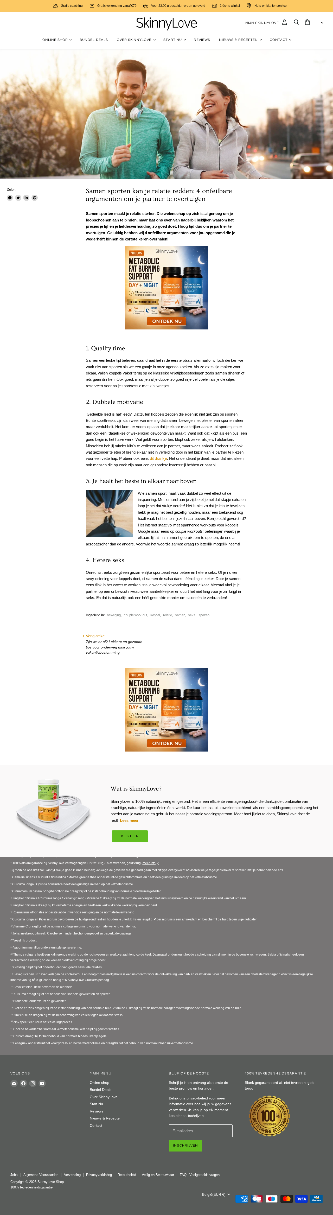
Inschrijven (185, 1145)
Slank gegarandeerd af (263, 1082)
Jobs (14, 1175)
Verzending (72, 1175)
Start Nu (173, 40)
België (214, 1194)
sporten (204, 615)
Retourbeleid (127, 1175)
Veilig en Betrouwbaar (158, 1175)
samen (180, 615)
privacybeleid (197, 1098)
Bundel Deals (94, 40)
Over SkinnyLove (135, 40)
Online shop (55, 40)
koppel (155, 615)
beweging (114, 615)
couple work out (135, 615)
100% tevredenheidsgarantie (31, 1187)
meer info (149, 863)
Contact (279, 40)
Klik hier (130, 836)
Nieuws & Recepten (239, 40)
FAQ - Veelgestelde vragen (200, 1175)
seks (191, 615)
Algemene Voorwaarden (41, 1175)
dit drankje (158, 458)
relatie (167, 615)
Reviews (202, 40)
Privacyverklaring (99, 1175)
